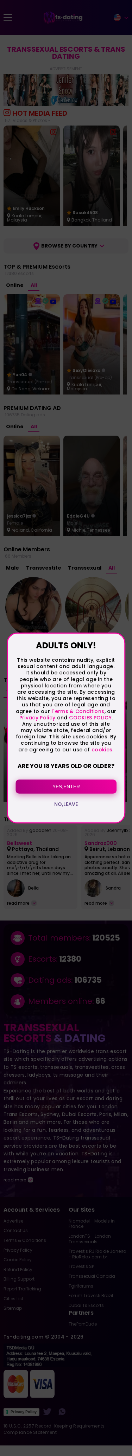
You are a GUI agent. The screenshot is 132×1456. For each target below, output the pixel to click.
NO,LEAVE (66, 804)
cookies (102, 749)
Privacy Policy (37, 717)
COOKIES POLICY (90, 717)
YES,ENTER (66, 786)
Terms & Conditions (77, 711)
